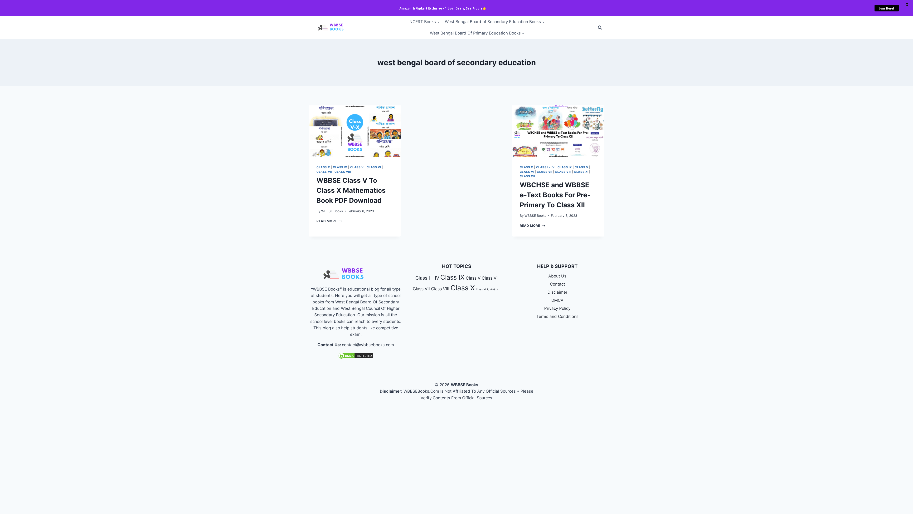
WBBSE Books (332, 211)
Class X (323, 167)
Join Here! (889, 8)
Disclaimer (557, 292)
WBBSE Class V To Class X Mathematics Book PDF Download (351, 190)
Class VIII (343, 171)
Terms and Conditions (557, 316)
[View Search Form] (600, 27)
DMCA (557, 300)
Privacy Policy (557, 308)
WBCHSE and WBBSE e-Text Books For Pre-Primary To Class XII (555, 195)
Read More (329, 221)
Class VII (324, 171)
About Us (557, 276)
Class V (357, 167)
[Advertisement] (456, 140)
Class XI (581, 171)
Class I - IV (545, 167)
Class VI (374, 167)
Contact (557, 284)
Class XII (527, 176)
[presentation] (355, 131)
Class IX (340, 167)
